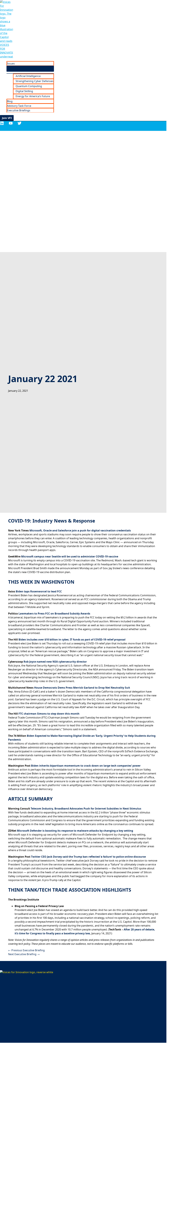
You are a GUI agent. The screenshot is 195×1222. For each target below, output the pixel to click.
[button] (7, 118)
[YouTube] (11, 124)
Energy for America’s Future (33, 96)
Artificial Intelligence (28, 76)
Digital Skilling (24, 91)
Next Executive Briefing (24, 954)
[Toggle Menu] (30, 69)
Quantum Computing (29, 86)
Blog (10, 101)
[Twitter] (19, 124)
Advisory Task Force (19, 106)
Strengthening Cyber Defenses (34, 81)
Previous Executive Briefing (26, 950)
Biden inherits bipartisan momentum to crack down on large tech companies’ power (86, 765)
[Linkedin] (2, 124)
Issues (11, 63)
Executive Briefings (18, 110)
